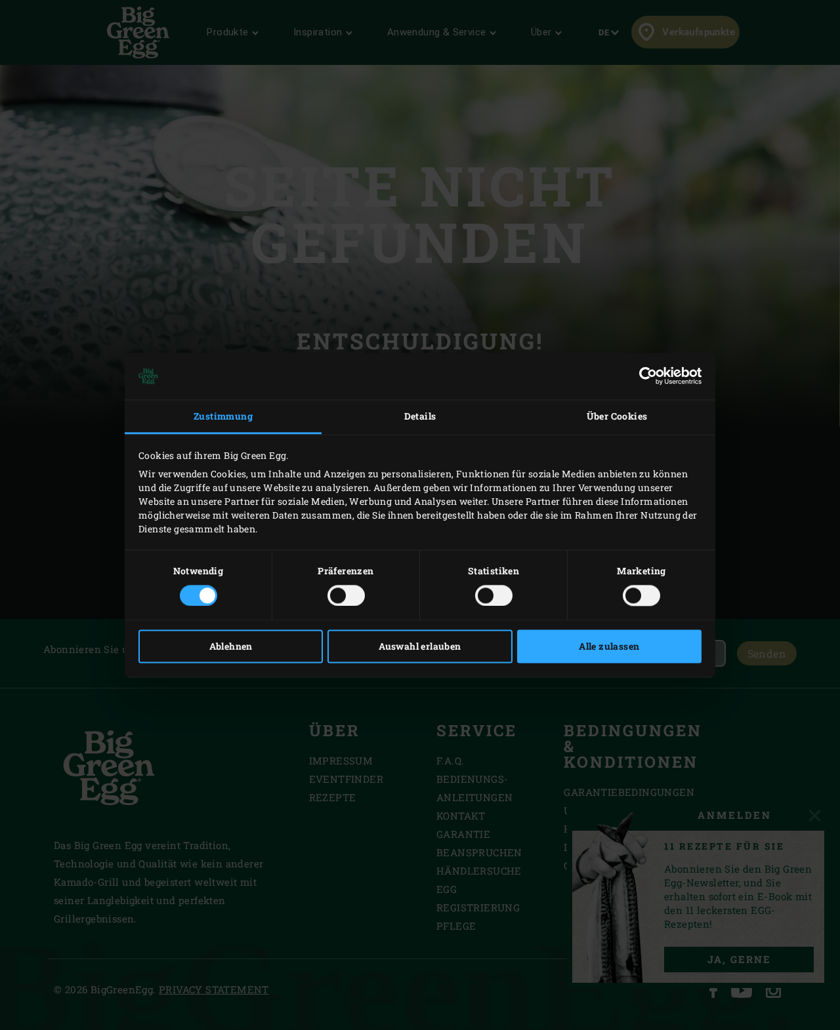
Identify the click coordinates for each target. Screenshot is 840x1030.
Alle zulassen (609, 646)
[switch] (346, 595)
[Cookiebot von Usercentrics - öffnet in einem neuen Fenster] (644, 376)
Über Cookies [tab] (617, 416)
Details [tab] (420, 416)
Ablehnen (231, 646)
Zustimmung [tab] (223, 416)
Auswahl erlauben (420, 646)
